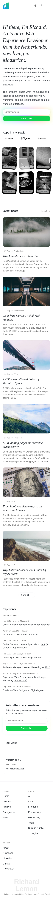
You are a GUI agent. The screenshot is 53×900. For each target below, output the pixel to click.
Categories (9, 812)
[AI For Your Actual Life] (9, 182)
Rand (47, 894)
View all (25, 595)
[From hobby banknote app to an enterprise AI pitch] (26, 497)
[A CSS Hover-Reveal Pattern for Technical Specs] (26, 370)
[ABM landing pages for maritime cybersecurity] (26, 434)
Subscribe (26, 18)
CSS (30, 801)
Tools (31, 822)
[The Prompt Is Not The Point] (44, 158)
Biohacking (34, 817)
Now (5, 817)
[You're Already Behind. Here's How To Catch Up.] (43, 182)
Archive (7, 806)
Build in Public (35, 828)
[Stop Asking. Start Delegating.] (9, 158)
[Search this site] (42, 5)
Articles (7, 801)
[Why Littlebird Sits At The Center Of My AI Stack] (26, 559)
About (6, 847)
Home (6, 796)
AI (29, 796)
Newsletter (8, 853)
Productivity (34, 812)
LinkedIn (7, 858)
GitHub (6, 863)
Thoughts (33, 833)
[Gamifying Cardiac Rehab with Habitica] (26, 307)
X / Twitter (8, 869)
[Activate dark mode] (36, 5)
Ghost (40, 894)
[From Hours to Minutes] (26, 182)
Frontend (33, 806)
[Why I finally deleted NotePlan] (26, 245)
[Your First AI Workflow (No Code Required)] (26, 158)
